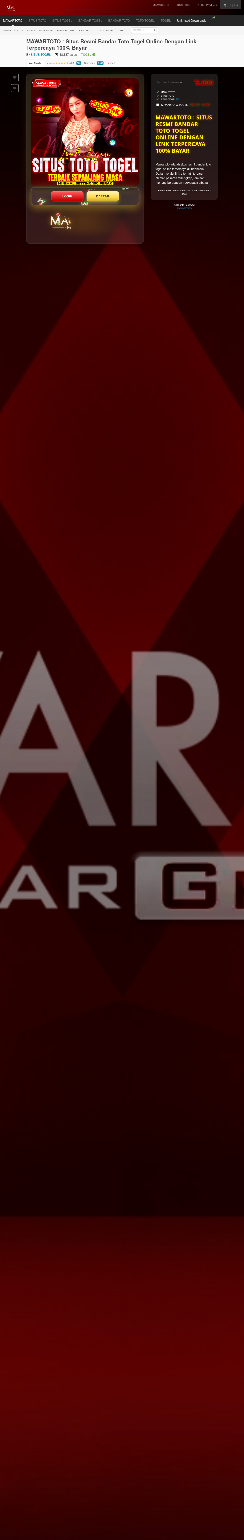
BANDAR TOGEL (90, 20)
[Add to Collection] (15, 88)
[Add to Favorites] (15, 77)
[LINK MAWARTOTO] (85, 132)
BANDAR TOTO (119, 20)
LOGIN (67, 196)
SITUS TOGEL (62, 20)
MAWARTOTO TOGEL (185, 104)
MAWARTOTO (12, 20)
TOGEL (166, 20)
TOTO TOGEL (145, 20)
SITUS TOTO (37, 20)
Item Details (35, 63)
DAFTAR (102, 196)
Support (111, 62)
